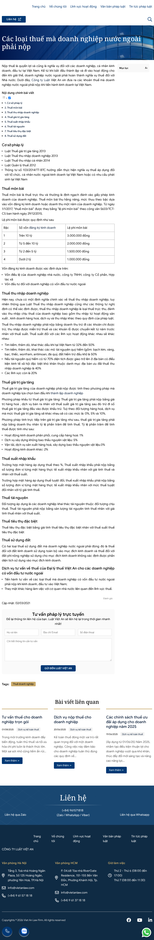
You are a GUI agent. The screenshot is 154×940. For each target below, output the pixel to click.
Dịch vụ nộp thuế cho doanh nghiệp (72, 719)
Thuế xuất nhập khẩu (18, 121)
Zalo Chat (24, 932)
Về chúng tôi (57, 6)
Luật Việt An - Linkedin (150, 920)
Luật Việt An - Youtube (139, 920)
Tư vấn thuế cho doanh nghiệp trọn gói (22, 719)
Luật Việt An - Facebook (129, 920)
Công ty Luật (41, 80)
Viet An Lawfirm (129, 19)
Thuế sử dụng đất (16, 135)
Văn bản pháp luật (112, 6)
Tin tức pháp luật (140, 6)
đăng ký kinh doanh (42, 228)
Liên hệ (14, 19)
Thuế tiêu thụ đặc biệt (19, 131)
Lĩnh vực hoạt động (83, 6)
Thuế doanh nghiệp (23, 684)
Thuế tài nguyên (16, 126)
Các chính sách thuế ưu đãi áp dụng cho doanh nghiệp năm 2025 (127, 722)
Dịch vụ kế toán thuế (28, 729)
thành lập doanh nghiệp (67, 393)
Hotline (7, 932)
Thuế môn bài (14, 107)
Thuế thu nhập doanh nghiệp (23, 112)
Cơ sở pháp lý (14, 103)
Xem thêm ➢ (12, 760)
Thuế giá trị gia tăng (18, 117)
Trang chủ (38, 6)
